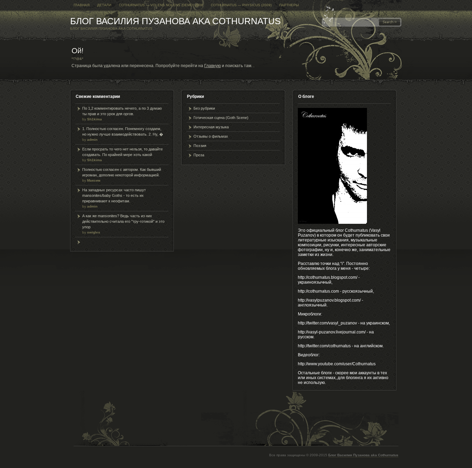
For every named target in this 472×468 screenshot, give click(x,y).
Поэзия (199, 146)
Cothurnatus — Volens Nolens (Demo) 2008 (161, 5)
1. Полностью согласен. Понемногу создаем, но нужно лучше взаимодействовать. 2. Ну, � (122, 134)
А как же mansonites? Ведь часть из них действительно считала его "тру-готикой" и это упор (123, 224)
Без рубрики (204, 108)
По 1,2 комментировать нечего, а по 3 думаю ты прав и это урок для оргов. (122, 113)
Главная (81, 5)
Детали (104, 5)
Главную (212, 65)
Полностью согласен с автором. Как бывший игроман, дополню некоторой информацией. (121, 174)
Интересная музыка (211, 127)
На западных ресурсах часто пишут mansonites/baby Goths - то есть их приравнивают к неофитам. (114, 198)
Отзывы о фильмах (210, 136)
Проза (198, 155)
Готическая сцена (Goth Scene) (220, 118)
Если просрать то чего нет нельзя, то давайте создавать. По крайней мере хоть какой (122, 154)
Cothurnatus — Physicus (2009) (241, 5)
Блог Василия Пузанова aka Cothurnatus (175, 21)
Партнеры (289, 5)
